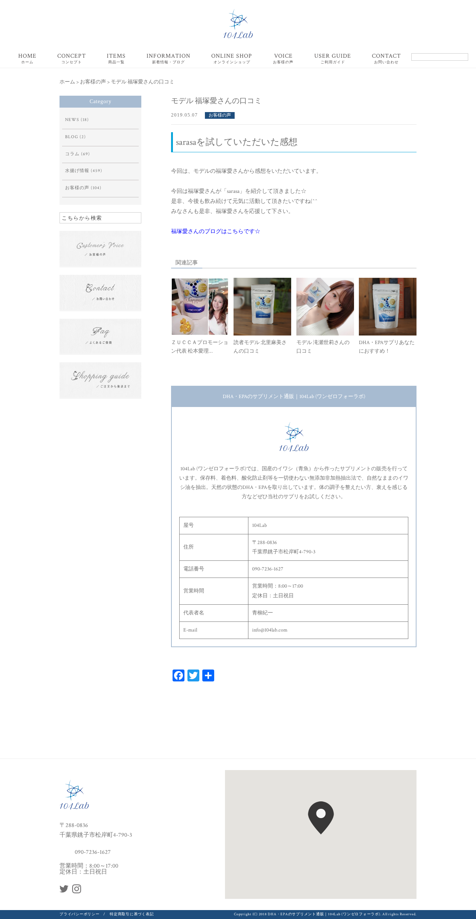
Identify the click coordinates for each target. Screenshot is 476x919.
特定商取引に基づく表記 (132, 914)
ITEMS (116, 59)
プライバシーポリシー (80, 914)
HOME (27, 59)
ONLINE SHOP (231, 59)
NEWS (72, 120)
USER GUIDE (332, 59)
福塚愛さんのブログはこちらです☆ (215, 231)
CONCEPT (71, 59)
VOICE (283, 59)
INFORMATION (168, 59)
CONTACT (386, 59)
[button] (321, 817)
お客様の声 (220, 115)
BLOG (71, 137)
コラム (72, 154)
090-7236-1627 (93, 852)
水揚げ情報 (77, 171)
